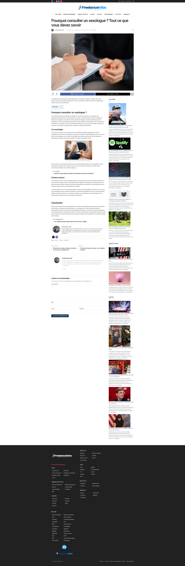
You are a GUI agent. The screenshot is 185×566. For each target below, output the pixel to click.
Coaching (54, 519)
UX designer (67, 540)
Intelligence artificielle (69, 473)
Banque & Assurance (70, 484)
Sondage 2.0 (127, 14)
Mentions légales (130, 561)
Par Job (53, 511)
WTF (81, 476)
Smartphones (95, 483)
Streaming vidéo (95, 469)
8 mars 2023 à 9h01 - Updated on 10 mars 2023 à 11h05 (77, 30)
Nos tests (118, 14)
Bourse (54, 487)
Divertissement (108, 14)
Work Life (83, 490)
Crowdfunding (68, 487)
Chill (81, 464)
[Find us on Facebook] (52, 1)
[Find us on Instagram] (57, 1)
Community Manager (69, 519)
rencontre (66, 240)
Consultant (55, 522)
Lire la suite (117, 135)
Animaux (82, 453)
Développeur (55, 526)
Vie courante (94, 30)
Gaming (93, 467)
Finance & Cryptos (83, 14)
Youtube (93, 474)
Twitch (93, 472)
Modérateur (67, 531)
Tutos (53, 477)
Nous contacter (121, 1)
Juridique (95, 495)
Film (81, 467)
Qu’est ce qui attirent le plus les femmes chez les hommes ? (74, 173)
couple (60, 240)
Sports (94, 458)
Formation (54, 529)
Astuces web (55, 470)
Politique (67, 501)
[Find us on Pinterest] (61, 1)
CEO (53, 517)
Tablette (82, 486)
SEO (53, 538)
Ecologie (67, 498)
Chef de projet (67, 517)
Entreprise (66, 470)
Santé (66, 503)
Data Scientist (67, 524)
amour (56, 240)
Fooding (94, 455)
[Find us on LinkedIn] (59, 1)
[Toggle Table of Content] (60, 107)
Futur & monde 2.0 (56, 473)
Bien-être (82, 455)
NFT (53, 491)
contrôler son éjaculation (66, 134)
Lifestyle (99, 14)
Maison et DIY (83, 458)
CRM (53, 524)
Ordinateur (82, 483)
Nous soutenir (128, 1)
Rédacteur (54, 533)
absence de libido (79, 134)
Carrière (82, 493)
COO (65, 522)
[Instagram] (56, 237)
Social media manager (69, 538)
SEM (65, 536)
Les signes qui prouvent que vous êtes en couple (70, 221)
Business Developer (69, 514)
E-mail (52, 308)
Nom (52, 302)
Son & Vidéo (55, 540)
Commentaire (55, 284)
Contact (106, 561)
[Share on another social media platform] (132, 94)
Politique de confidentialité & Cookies (117, 561)
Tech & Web (58, 14)
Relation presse (68, 533)
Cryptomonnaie (56, 489)
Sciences (54, 505)
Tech (53, 468)
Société (92, 14)
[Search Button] (133, 1)
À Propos (101, 561)
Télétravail (83, 497)
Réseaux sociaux (56, 475)
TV (81, 472)
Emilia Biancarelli (60, 30)
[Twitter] (53, 237)
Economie (54, 498)
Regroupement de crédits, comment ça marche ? (120, 285)
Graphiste (66, 529)
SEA (53, 536)
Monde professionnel (69, 14)
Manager (54, 531)
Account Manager (56, 514)
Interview (54, 501)
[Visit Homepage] (92, 7)
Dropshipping (67, 526)
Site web (81, 308)
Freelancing (95, 493)
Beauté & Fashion (96, 453)
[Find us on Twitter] (54, 1)
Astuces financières (57, 484)
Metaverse (66, 475)
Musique (82, 469)
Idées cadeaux (96, 486)
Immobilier (67, 489)
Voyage (82, 474)
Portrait (54, 503)
